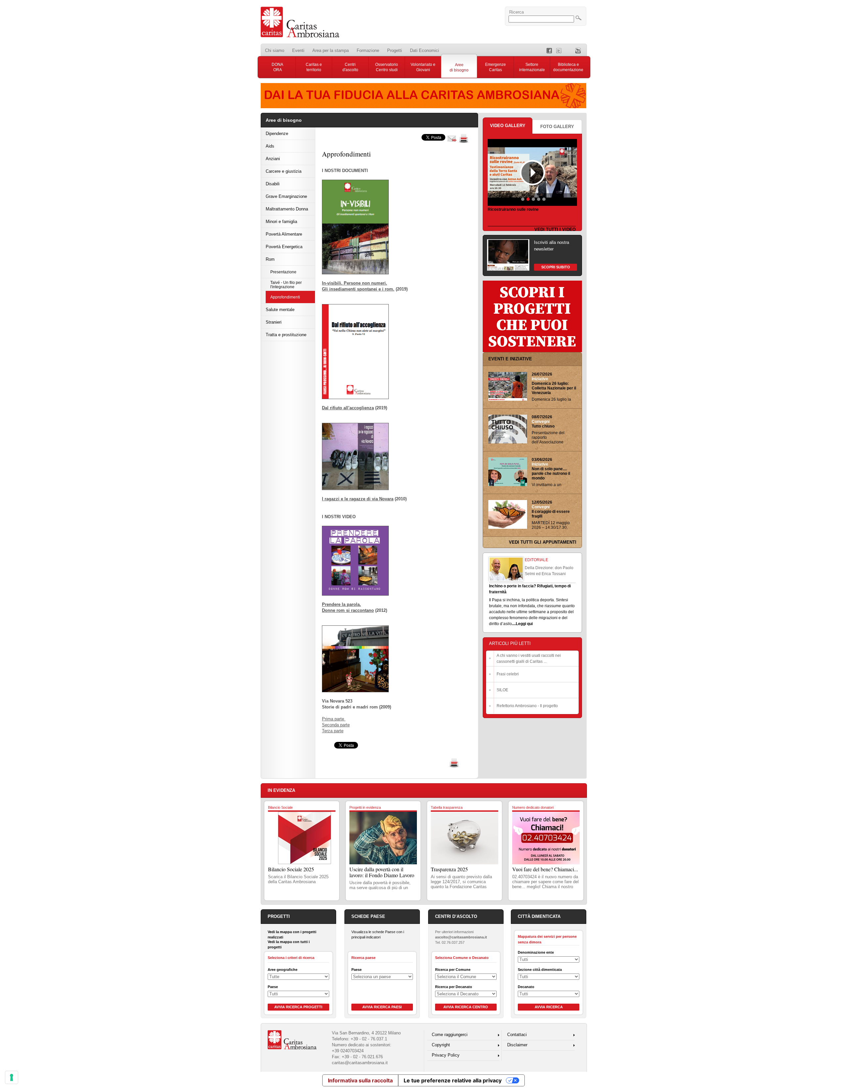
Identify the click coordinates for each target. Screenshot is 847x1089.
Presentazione (283, 272)
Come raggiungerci (450, 1034)
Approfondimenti (285, 297)
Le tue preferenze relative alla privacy (453, 1080)
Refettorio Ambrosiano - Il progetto (527, 705)
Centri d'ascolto (350, 67)
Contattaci (517, 1034)
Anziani (273, 158)
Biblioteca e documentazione (568, 67)
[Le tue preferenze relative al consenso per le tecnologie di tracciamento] (11, 1077)
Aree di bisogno (459, 67)
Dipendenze (277, 133)
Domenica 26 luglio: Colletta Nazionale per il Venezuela (554, 388)
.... (514, 623)
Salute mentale (280, 309)
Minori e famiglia (281, 221)
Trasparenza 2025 (449, 869)
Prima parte (333, 718)
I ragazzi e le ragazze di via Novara (357, 498)
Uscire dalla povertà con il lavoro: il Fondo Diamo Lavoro (381, 872)
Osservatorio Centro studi (386, 67)
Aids (270, 146)
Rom (270, 259)
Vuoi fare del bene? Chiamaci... (545, 869)
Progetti (394, 50)
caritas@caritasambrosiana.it (360, 1062)
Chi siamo (274, 50)
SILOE (502, 690)
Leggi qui (524, 623)
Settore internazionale (532, 67)
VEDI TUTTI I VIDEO (555, 229)
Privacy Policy (446, 1055)
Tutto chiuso (543, 426)
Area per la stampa (330, 50)
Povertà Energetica (284, 246)
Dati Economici (424, 50)
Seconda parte (336, 724)
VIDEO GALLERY (507, 125)
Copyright (441, 1044)
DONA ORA (277, 67)
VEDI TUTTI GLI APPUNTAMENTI (542, 542)
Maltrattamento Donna (287, 208)
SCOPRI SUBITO (555, 267)
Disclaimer (517, 1044)
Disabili (273, 183)
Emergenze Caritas (495, 67)
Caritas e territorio (314, 67)
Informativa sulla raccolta (360, 1080)
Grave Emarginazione (286, 196)
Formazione (368, 50)
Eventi (298, 50)
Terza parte (332, 730)
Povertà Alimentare (284, 234)
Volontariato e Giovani (423, 67)
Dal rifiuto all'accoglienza (348, 407)
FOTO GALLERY (557, 126)
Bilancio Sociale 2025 (291, 869)
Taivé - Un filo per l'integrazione (286, 284)
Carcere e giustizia (283, 171)
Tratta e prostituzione (286, 334)
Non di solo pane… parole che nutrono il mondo (551, 473)
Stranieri (274, 322)
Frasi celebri (508, 674)
